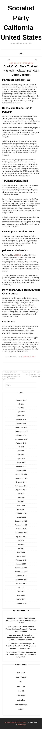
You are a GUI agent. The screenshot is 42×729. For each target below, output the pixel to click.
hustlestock (22, 725)
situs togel (21, 695)
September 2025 (21, 439)
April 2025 (21, 459)
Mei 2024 (21, 501)
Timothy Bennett (30, 357)
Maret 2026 (21, 416)
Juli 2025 (21, 447)
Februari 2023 (21, 560)
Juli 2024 (21, 494)
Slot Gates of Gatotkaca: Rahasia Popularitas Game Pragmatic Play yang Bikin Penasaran (21, 629)
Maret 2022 (21, 599)
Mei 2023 (21, 548)
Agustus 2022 (21, 583)
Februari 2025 (21, 466)
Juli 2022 (21, 587)
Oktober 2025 (21, 435)
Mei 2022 (21, 591)
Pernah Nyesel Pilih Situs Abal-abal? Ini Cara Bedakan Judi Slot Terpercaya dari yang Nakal (21, 654)
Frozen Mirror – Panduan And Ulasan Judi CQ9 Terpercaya (31, 374)
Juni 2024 (21, 498)
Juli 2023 (21, 540)
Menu (22, 53)
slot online (21, 700)
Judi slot (21, 709)
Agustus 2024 (21, 490)
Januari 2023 (21, 564)
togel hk (21, 691)
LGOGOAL (17, 255)
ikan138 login (21, 677)
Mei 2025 (21, 455)
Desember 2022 (21, 568)
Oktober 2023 (21, 529)
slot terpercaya (21, 705)
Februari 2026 (21, 420)
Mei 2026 (21, 408)
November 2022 (21, 572)
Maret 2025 (21, 462)
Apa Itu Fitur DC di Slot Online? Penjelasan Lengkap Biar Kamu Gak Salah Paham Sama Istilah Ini (21, 637)
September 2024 (21, 486)
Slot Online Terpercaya (21, 63)
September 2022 (21, 579)
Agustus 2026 (21, 400)
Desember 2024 (21, 474)
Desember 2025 (21, 427)
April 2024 (21, 505)
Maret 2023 (21, 556)
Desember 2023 (21, 521)
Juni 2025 (21, 451)
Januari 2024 (21, 517)
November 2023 (21, 525)
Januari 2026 (21, 423)
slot (21, 682)
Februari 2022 (21, 603)
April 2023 (21, 552)
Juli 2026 (21, 404)
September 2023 (21, 533)
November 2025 (21, 431)
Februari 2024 (21, 513)
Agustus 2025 (21, 443)
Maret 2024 (21, 509)
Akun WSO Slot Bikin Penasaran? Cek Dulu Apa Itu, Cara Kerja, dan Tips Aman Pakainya (21, 620)
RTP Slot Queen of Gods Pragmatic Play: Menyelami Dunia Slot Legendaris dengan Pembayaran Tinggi (21, 646)
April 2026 (21, 412)
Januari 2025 (21, 470)
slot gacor (21, 673)
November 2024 (21, 478)
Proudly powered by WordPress (15, 722)
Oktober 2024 (21, 482)
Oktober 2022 (21, 576)
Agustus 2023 (21, 537)
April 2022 (21, 595)
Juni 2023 (21, 544)
